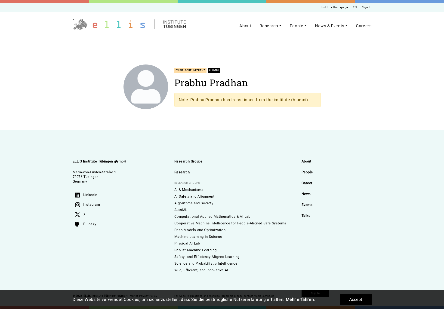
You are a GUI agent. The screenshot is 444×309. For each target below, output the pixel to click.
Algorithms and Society (193, 203)
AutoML (181, 210)
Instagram (91, 204)
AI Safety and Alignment (194, 196)
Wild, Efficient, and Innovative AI (201, 270)
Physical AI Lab (187, 243)
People (307, 172)
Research (182, 172)
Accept (355, 299)
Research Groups (188, 161)
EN (355, 7)
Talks (306, 216)
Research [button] (268, 25)
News (306, 194)
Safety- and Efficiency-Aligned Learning (207, 257)
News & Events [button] (329, 25)
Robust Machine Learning (195, 250)
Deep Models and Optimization (200, 230)
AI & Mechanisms (189, 190)
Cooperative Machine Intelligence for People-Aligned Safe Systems (230, 223)
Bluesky (89, 224)
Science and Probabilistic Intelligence (205, 263)
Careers (363, 25)
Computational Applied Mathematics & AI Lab (212, 216)
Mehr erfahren (300, 299)
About (245, 25)
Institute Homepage (334, 7)
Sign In (366, 7)
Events (307, 205)
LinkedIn (90, 195)
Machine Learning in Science (198, 237)
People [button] (296, 25)
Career (307, 183)
